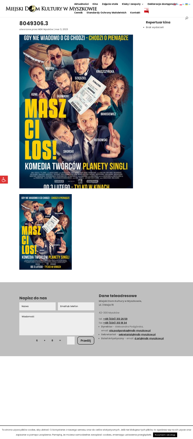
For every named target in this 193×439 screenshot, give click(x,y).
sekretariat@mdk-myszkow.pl (137, 334)
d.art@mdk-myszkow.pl (149, 338)
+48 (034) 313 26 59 (115, 319)
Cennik (78, 13)
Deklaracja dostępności (162, 4)
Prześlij (86, 340)
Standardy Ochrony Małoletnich (106, 13)
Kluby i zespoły (131, 4)
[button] (4, 180)
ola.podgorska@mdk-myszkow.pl (130, 330)
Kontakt (135, 13)
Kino (95, 4)
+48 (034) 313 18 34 (115, 323)
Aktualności (81, 4)
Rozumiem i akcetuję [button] (165, 434)
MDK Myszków (45, 29)
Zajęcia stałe (110, 4)
